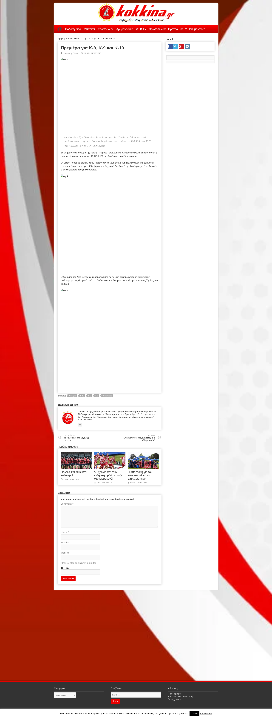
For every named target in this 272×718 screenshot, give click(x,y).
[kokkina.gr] (136, 12)
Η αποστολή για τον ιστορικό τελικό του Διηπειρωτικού (140, 475)
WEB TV (141, 29)
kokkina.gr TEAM (71, 53)
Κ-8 (89, 396)
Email (65, 542)
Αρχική (60, 28)
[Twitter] (175, 46)
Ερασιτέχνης (105, 29)
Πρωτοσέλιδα (157, 29)
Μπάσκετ (89, 29)
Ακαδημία (72, 396)
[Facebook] (170, 46)
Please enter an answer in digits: (78, 563)
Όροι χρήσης (174, 699)
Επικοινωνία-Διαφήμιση (180, 696)
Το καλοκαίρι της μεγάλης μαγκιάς (76, 437)
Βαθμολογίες (197, 29)
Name (65, 532)
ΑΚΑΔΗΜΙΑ (74, 38)
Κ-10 (82, 396)
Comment (67, 503)
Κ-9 (96, 396)
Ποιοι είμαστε (174, 693)
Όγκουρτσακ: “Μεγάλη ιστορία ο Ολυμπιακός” (139, 437)
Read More (206, 713)
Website (65, 552)
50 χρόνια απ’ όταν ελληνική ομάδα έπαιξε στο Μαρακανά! (108, 475)
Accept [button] (194, 713)
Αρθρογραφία (124, 29)
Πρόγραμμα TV (177, 29)
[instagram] (187, 46)
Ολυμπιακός (107, 396)
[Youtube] (181, 46)
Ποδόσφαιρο (73, 29)
